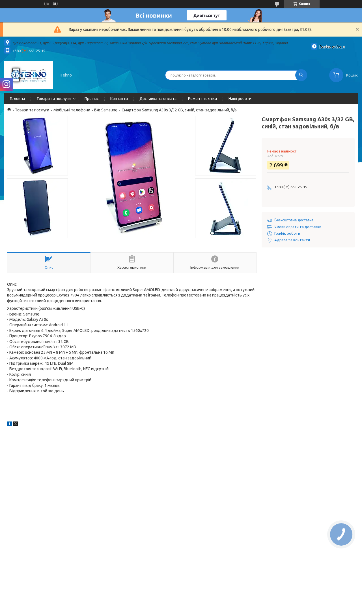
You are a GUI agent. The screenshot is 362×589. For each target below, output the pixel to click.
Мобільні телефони (71, 110)
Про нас (92, 99)
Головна (17, 99)
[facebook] (9, 424)
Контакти (119, 99)
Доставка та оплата (157, 99)
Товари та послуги (53, 99)
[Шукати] (301, 75)
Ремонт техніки (202, 99)
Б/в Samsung (105, 110)
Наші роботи (240, 99)
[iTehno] (28, 74)
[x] (15, 424)
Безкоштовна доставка (293, 220)
